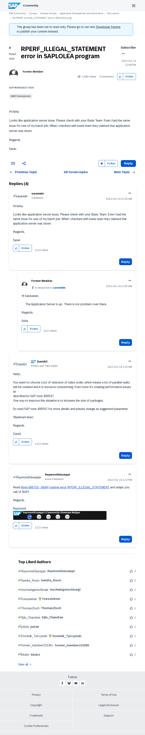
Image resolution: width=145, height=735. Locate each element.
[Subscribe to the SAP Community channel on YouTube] (75, 683)
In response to (50, 287)
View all (23, 664)
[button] (120, 76)
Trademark (36, 715)
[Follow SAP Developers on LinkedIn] (82, 683)
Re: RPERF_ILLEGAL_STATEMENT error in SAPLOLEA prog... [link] (42, 18)
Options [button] (123, 53)
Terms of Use (109, 694)
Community (30, 5)
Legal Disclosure (109, 705)
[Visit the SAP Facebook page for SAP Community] (62, 683)
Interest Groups (48, 13)
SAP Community (17, 13)
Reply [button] (128, 163)
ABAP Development (21, 96)
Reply (125, 261)
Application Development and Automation (81, 13)
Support (109, 715)
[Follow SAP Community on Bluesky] (69, 683)
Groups (33, 13)
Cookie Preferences (36, 725)
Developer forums (108, 27)
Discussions (113, 13)
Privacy (36, 694)
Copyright (36, 705)
